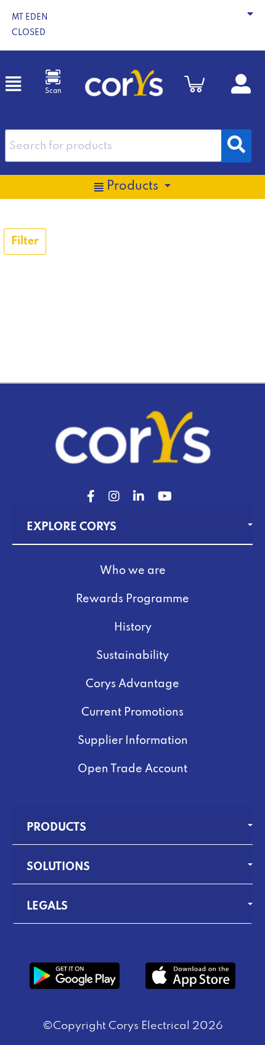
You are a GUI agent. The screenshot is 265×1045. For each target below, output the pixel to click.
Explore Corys (71, 527)
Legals (47, 906)
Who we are (133, 570)
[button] (132, 25)
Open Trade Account (132, 769)
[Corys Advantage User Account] (241, 89)
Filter (25, 241)
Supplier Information (133, 740)
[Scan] (53, 77)
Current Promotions (132, 712)
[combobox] (113, 145)
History (133, 627)
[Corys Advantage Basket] (194, 84)
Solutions (58, 867)
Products (56, 827)
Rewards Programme (132, 599)
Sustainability (132, 655)
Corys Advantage (132, 684)
